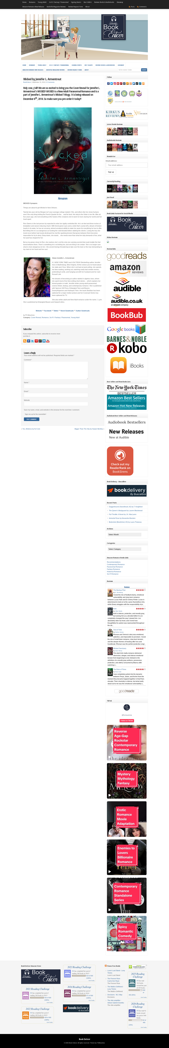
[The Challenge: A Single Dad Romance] (119, 192)
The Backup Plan (119, 590)
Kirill (114, 609)
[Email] (140, 83)
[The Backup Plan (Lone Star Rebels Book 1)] (109, 135)
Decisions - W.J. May (114, 995)
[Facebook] (108, 83)
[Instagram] (114, 83)
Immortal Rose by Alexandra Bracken (122, 518)
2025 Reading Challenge (137, 975)
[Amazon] (127, 83)
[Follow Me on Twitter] (32, 341)
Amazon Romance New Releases (33, 7)
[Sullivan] (109, 151)
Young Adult (42, 2)
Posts (133, 7)
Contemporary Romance (116, 564)
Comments (143, 7)
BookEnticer (27, 82)
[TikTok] (137, 83)
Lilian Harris (118, 611)
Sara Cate (118, 671)
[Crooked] (135, 151)
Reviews (127, 587)
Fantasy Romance (113, 569)
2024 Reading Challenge (79, 987)
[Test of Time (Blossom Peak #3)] (114, 135)
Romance (32, 2)
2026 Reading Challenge (137, 1005)
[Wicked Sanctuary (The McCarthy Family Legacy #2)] (119, 135)
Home (24, 2)
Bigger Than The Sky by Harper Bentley (89, 429)
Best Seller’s (88, 2)
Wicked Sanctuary (119, 648)
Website (39, 311)
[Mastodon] (133, 83)
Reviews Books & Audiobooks (104, 2)
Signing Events (76, 2)
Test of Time (117, 630)
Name (26, 382)
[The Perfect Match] (114, 192)
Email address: (111, 161)
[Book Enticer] (84, 59)
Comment (28, 360)
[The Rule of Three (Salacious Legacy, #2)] (130, 135)
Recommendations (114, 562)
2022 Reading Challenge (37, 1009)
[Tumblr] (124, 83)
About (87, 7)
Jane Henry (118, 650)
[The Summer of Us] (114, 151)
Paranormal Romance (115, 567)
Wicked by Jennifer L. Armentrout (42, 79)
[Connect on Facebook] (28, 341)
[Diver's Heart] (125, 150)
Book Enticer (84, 1039)
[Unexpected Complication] (119, 151)
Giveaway (120, 2)
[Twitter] (111, 83)
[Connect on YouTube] (47, 341)
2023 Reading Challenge (79, 967)
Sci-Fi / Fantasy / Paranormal (58, 2)
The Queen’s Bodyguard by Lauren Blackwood (125, 511)
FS (31, 993)
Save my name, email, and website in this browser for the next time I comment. (52, 410)
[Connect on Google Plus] (40, 341)
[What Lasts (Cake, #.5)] (135, 135)
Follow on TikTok (127, 721)
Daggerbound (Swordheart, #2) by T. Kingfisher (126, 507)
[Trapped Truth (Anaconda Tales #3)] (125, 192)
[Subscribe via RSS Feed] (24, 341)
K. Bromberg (119, 592)
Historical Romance (114, 572)
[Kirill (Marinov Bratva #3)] (125, 135)
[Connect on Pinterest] (36, 341)
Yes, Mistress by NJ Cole (31, 429)
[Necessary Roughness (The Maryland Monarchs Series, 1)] (109, 192)
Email (26, 391)
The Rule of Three (119, 669)
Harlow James (119, 632)
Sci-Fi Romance (112, 574)
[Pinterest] (121, 83)
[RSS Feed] (143, 83)
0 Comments (50, 82)
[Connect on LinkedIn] (44, 341)
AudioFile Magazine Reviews (56, 7)
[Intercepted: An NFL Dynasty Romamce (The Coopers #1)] (130, 151)
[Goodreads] (130, 83)
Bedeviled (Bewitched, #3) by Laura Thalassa (125, 522)
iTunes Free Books (113, 966)
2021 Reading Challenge (37, 989)
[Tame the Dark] (135, 192)
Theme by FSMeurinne (97, 1043)
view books (50, 1002)
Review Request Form (75, 7)
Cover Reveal (36, 317)
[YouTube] (118, 83)
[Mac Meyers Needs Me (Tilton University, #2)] (130, 192)
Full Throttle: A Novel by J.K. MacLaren (122, 514)
